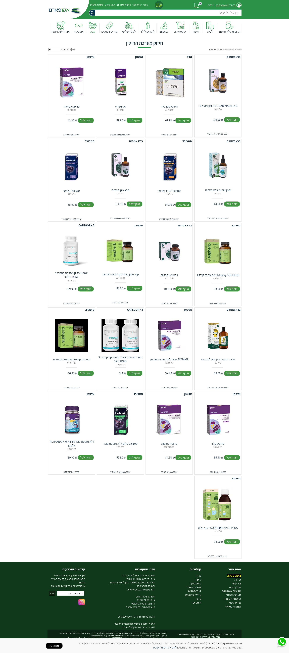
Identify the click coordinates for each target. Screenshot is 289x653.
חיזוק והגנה (227, 49)
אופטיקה (78, 31)
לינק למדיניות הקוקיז (165, 647)
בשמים (164, 31)
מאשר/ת (54, 646)
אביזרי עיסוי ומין (61, 31)
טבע (92, 31)
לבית (210, 31)
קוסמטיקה (180, 31)
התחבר (232, 5)
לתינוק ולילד (147, 31)
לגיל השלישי (129, 31)
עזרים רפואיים (109, 31)
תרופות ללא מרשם (229, 31)
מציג (73, 49)
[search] (163, 13)
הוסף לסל (231, 120)
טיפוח (196, 31)
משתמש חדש (221, 5)
